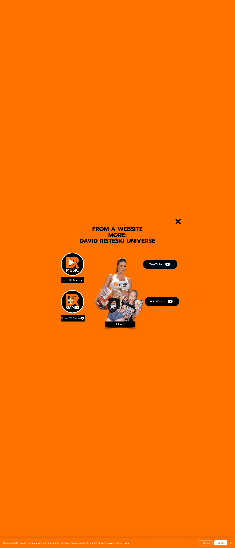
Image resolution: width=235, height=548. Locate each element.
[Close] (231, 542)
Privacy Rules (122, 542)
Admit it (221, 542)
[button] (178, 221)
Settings (206, 542)
